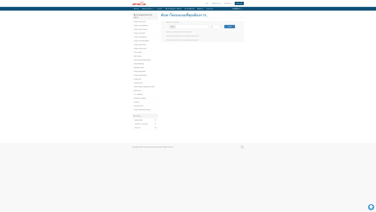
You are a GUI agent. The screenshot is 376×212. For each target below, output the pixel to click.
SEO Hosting (137, 52)
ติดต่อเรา (200, 9)
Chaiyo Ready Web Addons (142, 110)
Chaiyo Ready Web (139, 71)
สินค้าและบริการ (147, 9)
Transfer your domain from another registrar (179, 32)
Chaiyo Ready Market (140, 75)
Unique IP (137, 102)
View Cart (239, 3)
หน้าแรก (136, 9)
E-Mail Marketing (139, 64)
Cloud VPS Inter (138, 106)
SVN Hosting (137, 56)
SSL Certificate (138, 94)
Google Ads (137, 79)
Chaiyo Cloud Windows (141, 25)
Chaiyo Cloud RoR (139, 33)
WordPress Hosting (140, 98)
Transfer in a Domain (141, 124)
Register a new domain (172, 22)
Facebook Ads (138, 83)
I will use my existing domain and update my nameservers (182, 36)
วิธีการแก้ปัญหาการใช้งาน (173, 9)
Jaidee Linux (137, 90)
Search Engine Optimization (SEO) (144, 87)
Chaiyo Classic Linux (140, 48)
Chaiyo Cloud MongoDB (141, 41)
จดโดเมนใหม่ (138, 120)
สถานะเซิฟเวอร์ (189, 9)
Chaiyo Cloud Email (140, 44)
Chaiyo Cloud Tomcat (140, 29)
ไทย (207, 3)
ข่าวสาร (159, 9)
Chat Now (209, 9)
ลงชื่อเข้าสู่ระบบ (216, 3)
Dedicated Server (139, 67)
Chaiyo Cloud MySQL (140, 37)
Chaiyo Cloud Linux (140, 21)
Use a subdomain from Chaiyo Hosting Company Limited (182, 40)
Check (230, 26)
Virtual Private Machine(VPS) (142, 60)
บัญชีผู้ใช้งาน (236, 9)
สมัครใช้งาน (227, 3)
